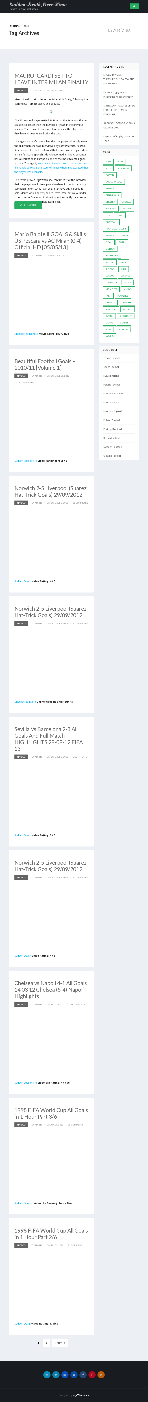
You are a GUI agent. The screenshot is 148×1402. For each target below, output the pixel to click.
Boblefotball (114, 181)
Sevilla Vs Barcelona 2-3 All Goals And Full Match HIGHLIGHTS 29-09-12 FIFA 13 (48, 739)
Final (120, 215)
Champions (112, 195)
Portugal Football (112, 429)
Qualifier (126, 302)
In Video (21, 90)
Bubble (110, 188)
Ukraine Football (112, 455)
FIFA (108, 215)
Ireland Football (111, 384)
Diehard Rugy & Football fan (23, 9)
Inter (124, 262)
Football (111, 222)
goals (121, 242)
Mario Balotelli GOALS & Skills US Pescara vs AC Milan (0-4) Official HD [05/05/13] (50, 240)
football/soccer (116, 228)
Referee (127, 309)
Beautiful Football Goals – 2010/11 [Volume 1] (44, 364)
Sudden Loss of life (25, 460)
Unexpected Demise (26, 333)
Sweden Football (112, 446)
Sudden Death (22, 581)
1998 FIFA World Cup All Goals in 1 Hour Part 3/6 (51, 1113)
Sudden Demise (23, 1203)
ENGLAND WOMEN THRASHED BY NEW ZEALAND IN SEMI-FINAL (118, 79)
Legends (125, 275)
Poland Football (111, 420)
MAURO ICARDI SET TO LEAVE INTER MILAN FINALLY (51, 78)
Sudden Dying (22, 1323)
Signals (124, 322)
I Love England (111, 375)
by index (36, 90)
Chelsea (110, 201)
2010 (120, 161)
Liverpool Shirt (111, 402)
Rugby (109, 316)
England (111, 208)
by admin (37, 255)
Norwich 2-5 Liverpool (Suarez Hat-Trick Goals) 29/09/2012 (50, 491)
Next (59, 1343)
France (110, 235)
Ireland (110, 269)
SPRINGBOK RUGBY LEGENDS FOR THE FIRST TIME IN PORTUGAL (119, 110)
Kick (123, 269)
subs (108, 329)
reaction (111, 309)
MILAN (127, 282)
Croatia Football (112, 358)
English (127, 208)
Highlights (112, 255)
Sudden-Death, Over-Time (37, 5)
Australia (123, 168)
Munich (127, 289)
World (110, 336)
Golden (110, 248)
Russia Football (111, 438)
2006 (108, 161)
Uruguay (123, 329)
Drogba (126, 201)
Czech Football (111, 366)
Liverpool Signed (112, 411)
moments (111, 289)
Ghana (125, 235)
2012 (108, 168)
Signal (109, 322)
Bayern (110, 175)
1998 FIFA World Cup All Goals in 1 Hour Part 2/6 (51, 1233)
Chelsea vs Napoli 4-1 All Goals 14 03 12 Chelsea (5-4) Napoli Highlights (50, 989)
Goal (109, 242)
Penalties (122, 295)
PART (108, 295)
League (110, 275)
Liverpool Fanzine (113, 393)
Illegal (110, 262)
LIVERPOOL (111, 282)
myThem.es (81, 1395)
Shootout (126, 316)
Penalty (110, 302)
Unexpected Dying (25, 701)
